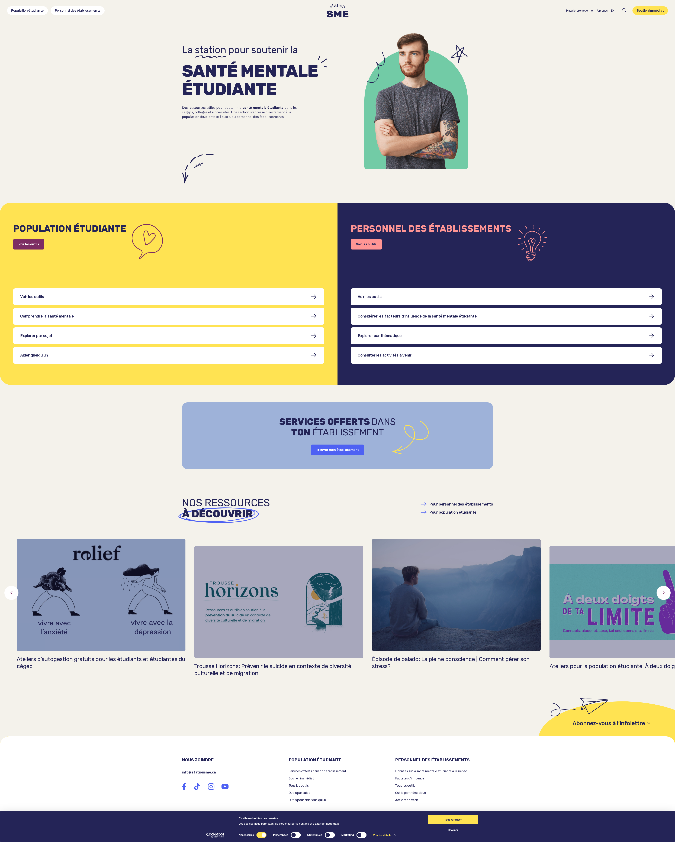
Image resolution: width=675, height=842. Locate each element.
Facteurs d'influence (409, 778)
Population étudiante (27, 10)
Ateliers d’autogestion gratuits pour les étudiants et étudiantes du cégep (101, 662)
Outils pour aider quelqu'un (307, 800)
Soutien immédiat (650, 10)
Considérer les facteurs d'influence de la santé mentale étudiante (417, 316)
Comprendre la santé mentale (47, 316)
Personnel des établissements (77, 10)
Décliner (453, 829)
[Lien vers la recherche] (624, 11)
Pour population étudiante (453, 512)
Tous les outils (299, 786)
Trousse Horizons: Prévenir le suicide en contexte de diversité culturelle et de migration (272, 669)
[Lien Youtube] (225, 786)
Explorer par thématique (380, 335)
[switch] (296, 835)
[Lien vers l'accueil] (338, 11)
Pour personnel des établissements (461, 504)
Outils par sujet (299, 793)
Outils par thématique (410, 793)
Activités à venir (406, 800)
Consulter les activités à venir (385, 355)
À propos (602, 10)
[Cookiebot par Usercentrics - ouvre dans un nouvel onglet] (215, 835)
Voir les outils (28, 244)
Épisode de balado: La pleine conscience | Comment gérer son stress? (451, 662)
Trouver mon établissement (337, 450)
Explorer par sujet (36, 335)
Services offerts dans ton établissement (317, 771)
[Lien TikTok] (197, 786)
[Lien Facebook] (184, 786)
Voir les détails (382, 835)
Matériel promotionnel (579, 10)
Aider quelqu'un (34, 355)
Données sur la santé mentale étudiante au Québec (431, 771)
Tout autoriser (453, 819)
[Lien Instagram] (211, 786)
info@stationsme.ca (199, 772)
